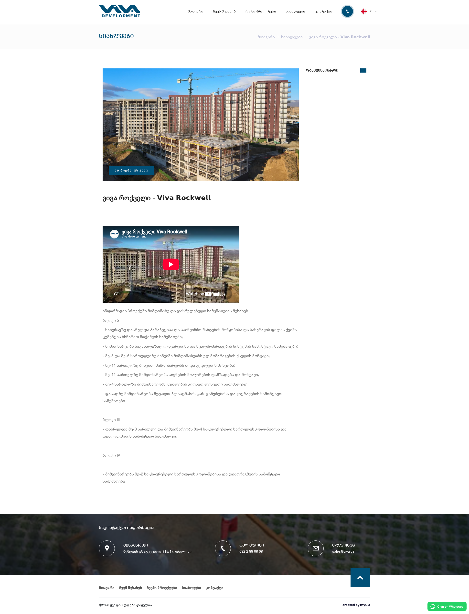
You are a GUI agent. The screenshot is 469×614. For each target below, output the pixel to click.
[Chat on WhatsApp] (447, 607)
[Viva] (119, 16)
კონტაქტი (323, 11)
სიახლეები (295, 11)
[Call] (345, 11)
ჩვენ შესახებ (224, 11)
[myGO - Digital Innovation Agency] (356, 605)
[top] (360, 577)
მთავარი (195, 11)
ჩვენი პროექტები (260, 11)
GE (372, 11)
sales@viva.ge (343, 551)
